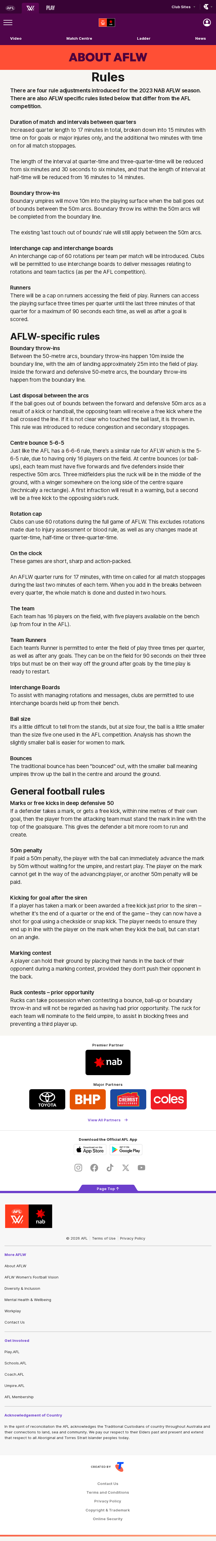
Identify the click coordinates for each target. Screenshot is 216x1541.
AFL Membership (19, 1397)
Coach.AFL (14, 1374)
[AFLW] (30, 8)
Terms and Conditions (107, 1492)
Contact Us (14, 1322)
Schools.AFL (15, 1363)
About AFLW (15, 1266)
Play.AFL (11, 1351)
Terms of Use (104, 1238)
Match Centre (79, 38)
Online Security (108, 1519)
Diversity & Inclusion (22, 1288)
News (200, 38)
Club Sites (181, 7)
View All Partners (104, 1120)
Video (16, 38)
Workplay (12, 1311)
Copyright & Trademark (108, 1510)
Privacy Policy (132, 1238)
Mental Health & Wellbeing (27, 1299)
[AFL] (10, 8)
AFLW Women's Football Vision (31, 1277)
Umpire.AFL (14, 1385)
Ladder (143, 38)
